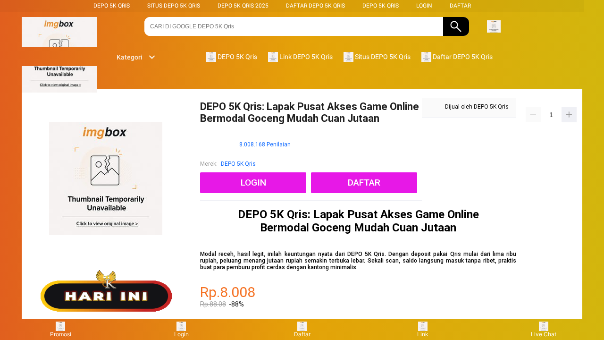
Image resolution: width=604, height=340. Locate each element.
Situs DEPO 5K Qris (173, 5)
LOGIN (424, 5)
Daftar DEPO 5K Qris (315, 5)
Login (181, 334)
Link (422, 334)
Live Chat (543, 334)
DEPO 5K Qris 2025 (243, 5)
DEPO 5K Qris (111, 5)
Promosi (60, 334)
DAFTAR (460, 5)
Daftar (302, 334)
